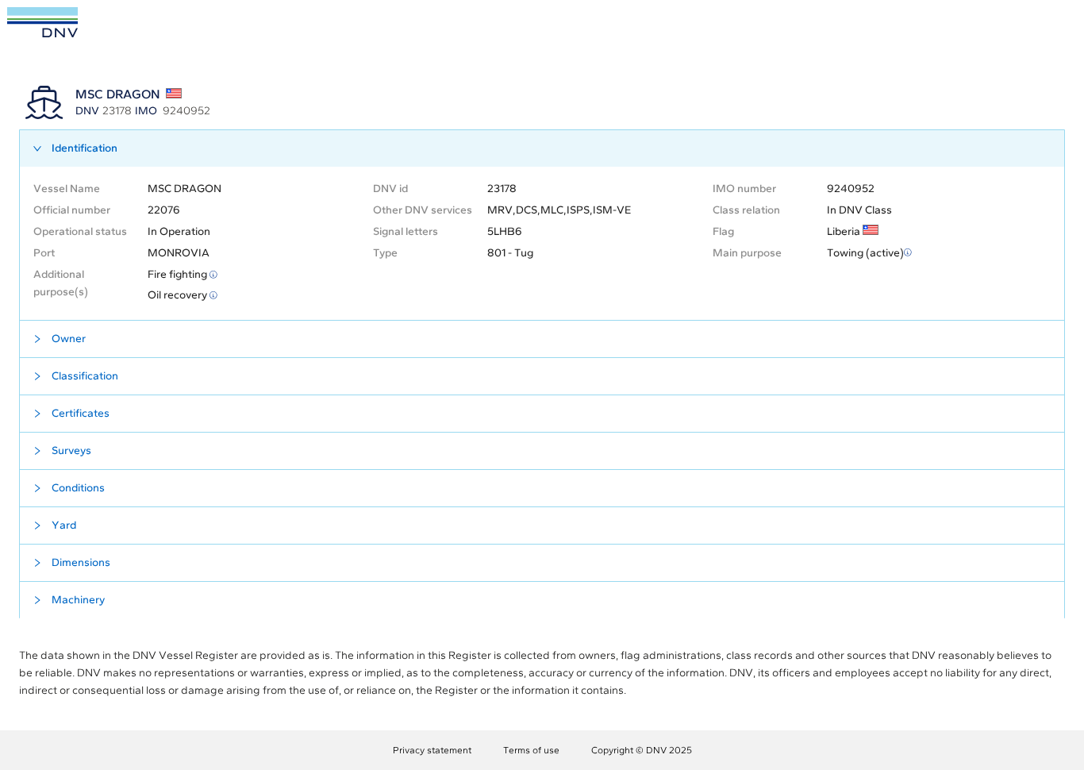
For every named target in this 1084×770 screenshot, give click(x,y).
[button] (542, 148)
